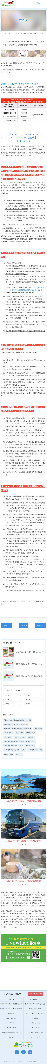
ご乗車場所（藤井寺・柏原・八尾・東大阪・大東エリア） (19, 741)
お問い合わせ (7, 737)
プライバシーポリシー (20, 737)
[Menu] (43, 3)
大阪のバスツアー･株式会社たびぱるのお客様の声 (17, 728)
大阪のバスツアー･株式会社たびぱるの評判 (15, 724)
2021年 (7, 704)
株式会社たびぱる (30, 733)
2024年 (28, 695)
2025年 (7, 695)
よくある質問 (19, 733)
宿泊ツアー (19, 754)
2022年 (28, 699)
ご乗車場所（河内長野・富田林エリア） (15, 750)
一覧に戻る (23, 625)
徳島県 (6, 754)
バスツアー (21, 911)
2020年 (28, 704)
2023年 (7, 699)
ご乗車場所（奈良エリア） (35, 750)
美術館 (12, 754)
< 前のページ (6, 625)
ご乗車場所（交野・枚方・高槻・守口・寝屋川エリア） (19, 745)
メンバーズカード (9, 733)
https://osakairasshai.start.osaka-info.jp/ (20, 293)
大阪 (2, 911)
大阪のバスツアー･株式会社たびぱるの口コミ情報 (17, 720)
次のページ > (40, 625)
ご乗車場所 (31, 737)
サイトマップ (35, 1037)
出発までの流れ (37, 728)
